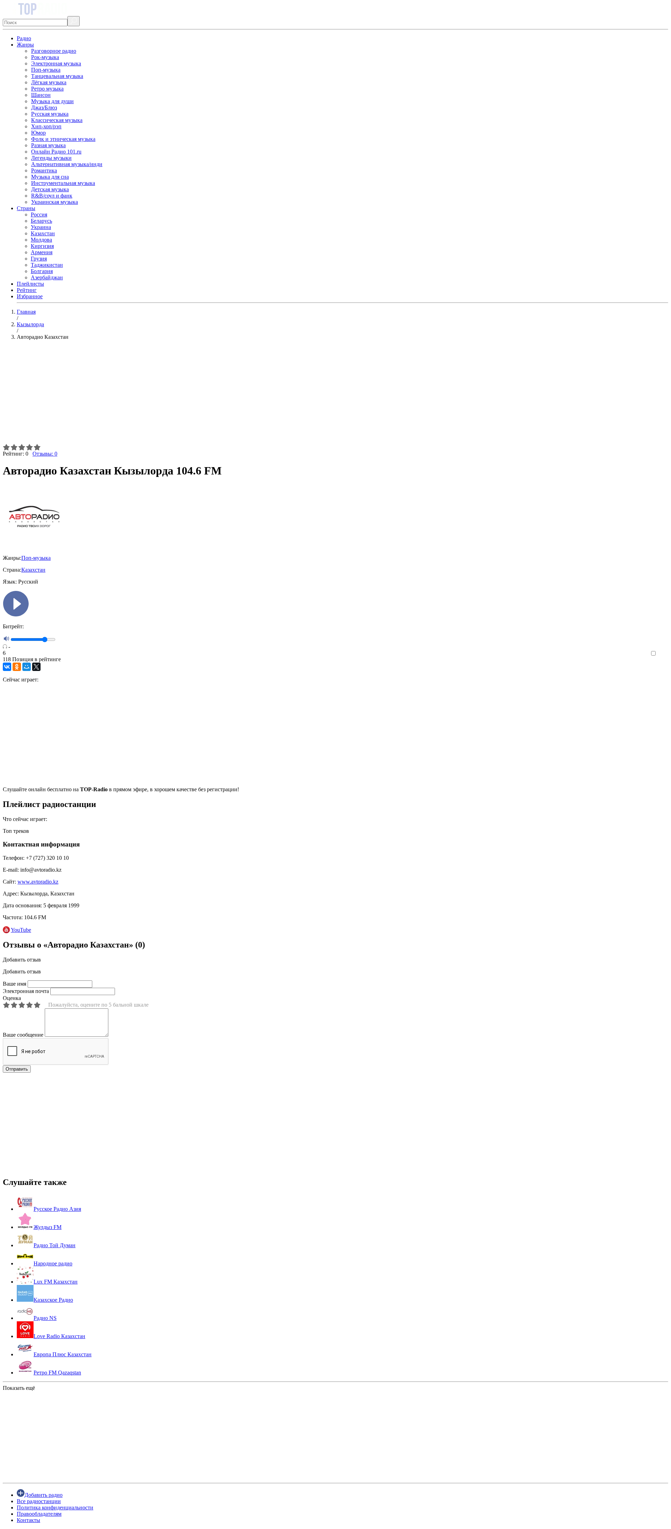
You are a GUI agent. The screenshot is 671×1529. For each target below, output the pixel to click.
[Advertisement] (212, 395)
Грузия (39, 259)
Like (663, 654)
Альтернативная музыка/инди (66, 164)
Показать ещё (19, 1388)
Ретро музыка (47, 89)
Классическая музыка (56, 120)
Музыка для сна (50, 177)
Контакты (28, 1520)
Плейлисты (30, 284)
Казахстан (43, 233)
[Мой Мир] (26, 667)
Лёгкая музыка (48, 82)
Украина (41, 227)
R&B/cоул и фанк (51, 196)
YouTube (21, 930)
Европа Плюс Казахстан (63, 1354)
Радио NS (45, 1318)
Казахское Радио (53, 1300)
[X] (36, 667)
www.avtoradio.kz (37, 882)
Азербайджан (47, 277)
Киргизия (42, 246)
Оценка (12, 998)
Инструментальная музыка (63, 183)
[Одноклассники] (17, 667)
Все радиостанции (39, 1501)
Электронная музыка (56, 63)
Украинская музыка (54, 202)
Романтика (44, 170)
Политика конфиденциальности (55, 1507)
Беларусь (41, 221)
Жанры (25, 45)
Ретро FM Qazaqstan (57, 1373)
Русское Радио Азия (57, 1209)
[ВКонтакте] (7, 667)
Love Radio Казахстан (59, 1336)
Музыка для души (52, 101)
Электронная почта (26, 991)
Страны (26, 208)
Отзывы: (45, 454)
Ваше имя (14, 984)
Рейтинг (27, 290)
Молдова (41, 240)
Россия (39, 214)
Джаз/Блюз (44, 107)
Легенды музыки (51, 158)
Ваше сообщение (23, 1035)
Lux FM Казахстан (56, 1282)
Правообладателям (39, 1514)
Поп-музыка (45, 70)
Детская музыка (50, 189)
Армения (41, 252)
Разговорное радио (53, 51)
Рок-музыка (45, 57)
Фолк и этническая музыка (63, 139)
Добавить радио (43, 1495)
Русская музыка (49, 114)
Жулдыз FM (48, 1227)
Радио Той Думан (54, 1245)
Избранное (30, 296)
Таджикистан (47, 265)
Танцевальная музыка (57, 76)
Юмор (38, 133)
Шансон (41, 95)
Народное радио (53, 1263)
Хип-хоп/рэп (46, 126)
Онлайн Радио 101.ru (56, 152)
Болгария (42, 271)
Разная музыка (48, 145)
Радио (24, 38)
